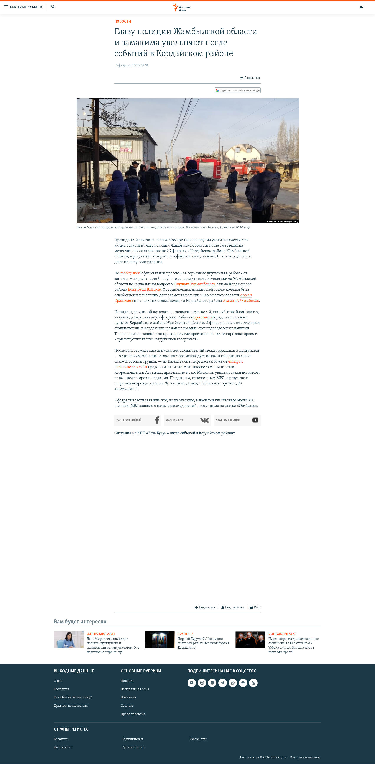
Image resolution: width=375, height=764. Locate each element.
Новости (122, 22)
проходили (203, 318)
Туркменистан (133, 747)
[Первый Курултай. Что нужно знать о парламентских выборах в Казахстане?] (160, 639)
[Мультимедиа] (361, 7)
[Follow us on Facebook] (212, 683)
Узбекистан (198, 739)
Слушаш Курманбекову (194, 284)
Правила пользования (71, 706)
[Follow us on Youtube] (192, 683)
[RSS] (253, 683)
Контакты (61, 689)
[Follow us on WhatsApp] (233, 683)
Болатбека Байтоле (144, 290)
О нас (58, 681)
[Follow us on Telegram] (222, 683)
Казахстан (62, 739)
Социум (127, 706)
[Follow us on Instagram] (202, 683)
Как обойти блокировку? (73, 698)
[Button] (250, 78)
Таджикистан (132, 739)
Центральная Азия (101, 634)
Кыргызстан (63, 747)
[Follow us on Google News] (243, 683)
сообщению (130, 274)
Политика (185, 634)
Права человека (133, 714)
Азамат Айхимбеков (241, 301)
